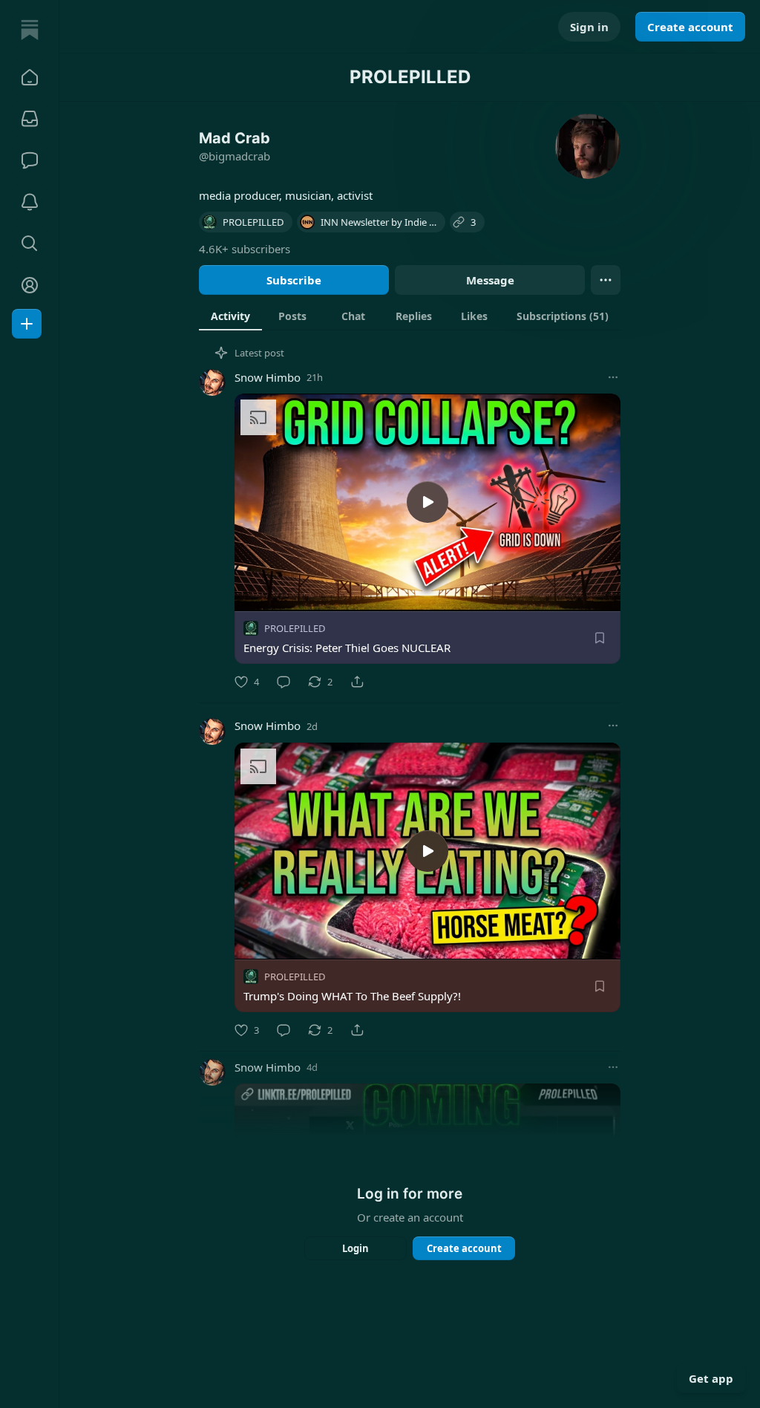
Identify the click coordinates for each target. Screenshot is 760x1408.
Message (490, 280)
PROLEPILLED (294, 628)
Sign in (589, 26)
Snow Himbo (268, 377)
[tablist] (409, 315)
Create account (690, 26)
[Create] (27, 324)
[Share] (357, 682)
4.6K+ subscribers (244, 248)
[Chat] (30, 160)
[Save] (600, 638)
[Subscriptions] (30, 119)
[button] (30, 77)
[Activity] (30, 202)
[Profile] (30, 285)
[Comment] (283, 682)
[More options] (613, 377)
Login (355, 1248)
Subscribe (293, 280)
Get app (711, 1378)
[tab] (230, 315)
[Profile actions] (605, 280)
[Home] (30, 30)
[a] (427, 502)
